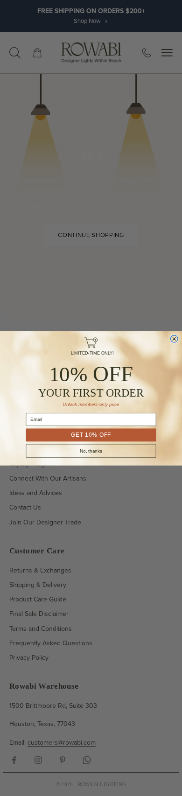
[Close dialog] (174, 338)
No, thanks (91, 450)
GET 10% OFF (91, 435)
